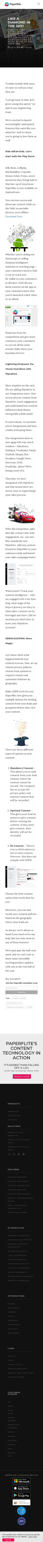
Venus (9, 1406)
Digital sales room (17, 1212)
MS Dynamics (14, 1325)
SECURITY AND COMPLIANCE (21, 1373)
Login (10, 1360)
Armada (9, 1436)
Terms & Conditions (17, 1369)
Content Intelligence (19, 1194)
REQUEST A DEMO (22, 1076)
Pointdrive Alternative (20, 1240)
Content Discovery (17, 1177)
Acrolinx (9, 1440)
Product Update (19, 998)
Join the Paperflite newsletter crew (21, 983)
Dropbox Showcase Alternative (18, 1245)
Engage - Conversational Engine (21, 1199)
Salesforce (13, 1333)
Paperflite (13, 1111)
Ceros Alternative (17, 1259)
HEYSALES (12, 1120)
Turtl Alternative (17, 1255)
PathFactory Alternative (21, 1276)
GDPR (29, 1007)
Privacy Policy (15, 1364)
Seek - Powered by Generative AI (17, 1206)
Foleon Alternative (18, 1251)
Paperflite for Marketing (15, 1134)
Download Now (13, 216)
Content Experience (18, 1181)
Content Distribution (19, 1185)
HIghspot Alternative (19, 1268)
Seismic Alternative (18, 1272)
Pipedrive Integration (15, 1007)
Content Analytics (17, 1190)
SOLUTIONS (14, 1126)
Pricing (11, 1356)
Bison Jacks (9, 1411)
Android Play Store (14, 1003)
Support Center (16, 1377)
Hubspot (12, 1312)
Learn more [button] (32, 1537)
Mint (9, 1449)
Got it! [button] (8, 1540)
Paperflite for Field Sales (18, 1148)
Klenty (11, 1316)
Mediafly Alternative (19, 1280)
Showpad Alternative (19, 1264)
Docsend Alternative (18, 1236)
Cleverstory (14, 1115)
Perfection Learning (9, 1426)
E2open (9, 1444)
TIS (9, 1402)
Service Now (9, 1454)
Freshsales (13, 1308)
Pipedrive (13, 1320)
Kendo (9, 1432)
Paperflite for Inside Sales (19, 1141)
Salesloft (13, 1329)
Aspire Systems (9, 1419)
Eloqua (11, 1304)
